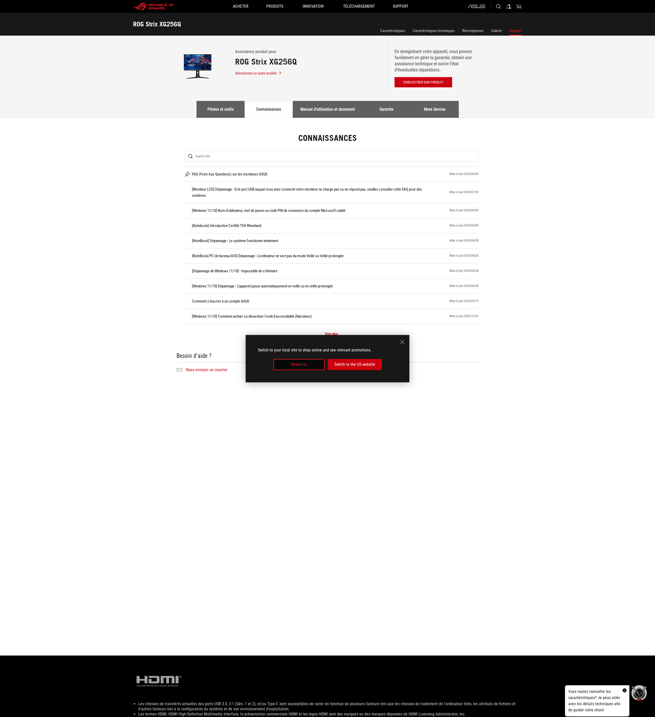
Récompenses (473, 30)
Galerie (496, 30)
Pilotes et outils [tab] (221, 109)
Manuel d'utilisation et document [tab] (327, 109)
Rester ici (299, 364)
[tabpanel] (327, 254)
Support (515, 30)
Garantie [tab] (386, 109)
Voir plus (331, 334)
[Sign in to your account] (509, 6)
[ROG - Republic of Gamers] (153, 6)
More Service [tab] (434, 109)
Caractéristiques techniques (434, 30)
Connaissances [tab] (268, 109)
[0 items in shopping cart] (519, 6)
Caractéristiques (392, 30)
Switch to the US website (354, 364)
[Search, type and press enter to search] (498, 6)
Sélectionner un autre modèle (256, 73)
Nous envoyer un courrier (206, 370)
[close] (402, 342)
